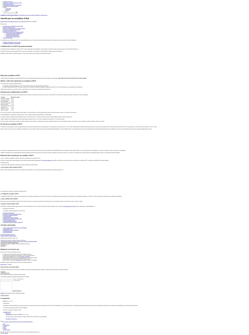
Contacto (5, 326)
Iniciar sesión (8, 8)
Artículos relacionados (7, 37)
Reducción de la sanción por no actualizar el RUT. (13, 32)
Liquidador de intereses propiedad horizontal (12, 214)
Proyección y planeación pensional (10, 215)
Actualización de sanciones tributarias (10, 230)
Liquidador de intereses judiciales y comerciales (13, 222)
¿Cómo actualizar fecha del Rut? (12, 35)
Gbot (4, 323)
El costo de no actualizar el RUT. (10, 30)
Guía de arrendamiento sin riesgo (10, 221)
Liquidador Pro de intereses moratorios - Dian (12, 218)
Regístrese (3, 293)
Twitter (6, 241)
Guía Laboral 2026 (7, 216)
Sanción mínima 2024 (7, 229)
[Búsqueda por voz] (16, 13)
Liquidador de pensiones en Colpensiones (11, 43)
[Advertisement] (39, 64)
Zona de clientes (6, 329)
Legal (4, 327)
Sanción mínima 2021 (7, 232)
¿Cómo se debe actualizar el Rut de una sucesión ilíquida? (15, 227)
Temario (4, 328)
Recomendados (6, 325)
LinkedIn (35, 241)
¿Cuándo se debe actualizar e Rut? (13, 36)
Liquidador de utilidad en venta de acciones (12, 42)
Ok (1, 333)
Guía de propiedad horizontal (9, 220)
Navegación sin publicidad (8, 213)
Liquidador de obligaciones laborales (10, 217)
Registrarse (8, 9)
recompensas (18, 260)
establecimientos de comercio (70, 206)
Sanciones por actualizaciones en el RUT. (11, 29)
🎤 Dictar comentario (17, 290)
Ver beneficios (3, 245)
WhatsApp (25, 241)
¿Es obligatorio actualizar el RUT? (13, 34)
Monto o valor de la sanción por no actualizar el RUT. (14, 28)
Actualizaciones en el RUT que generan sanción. (13, 26)
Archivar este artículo (5, 273)
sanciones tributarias (47, 160)
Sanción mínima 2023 (7, 231)
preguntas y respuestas (25, 256)
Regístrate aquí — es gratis (6, 264)
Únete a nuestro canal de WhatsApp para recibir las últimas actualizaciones (17, 321)
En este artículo (4, 24)
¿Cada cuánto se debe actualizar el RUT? (14, 33)
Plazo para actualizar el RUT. (9, 27)
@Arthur (20, 314)
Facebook (15, 241)
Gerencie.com (23, 21)
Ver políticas (5, 333)
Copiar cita (3, 271)
